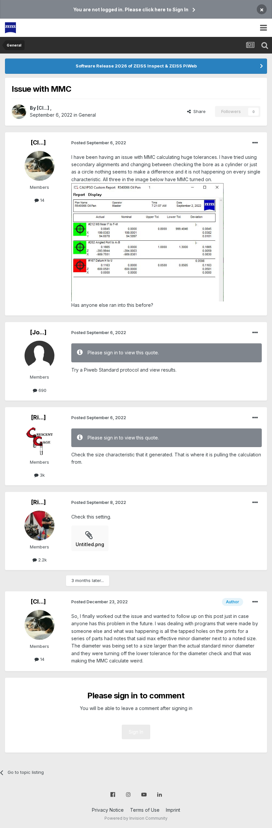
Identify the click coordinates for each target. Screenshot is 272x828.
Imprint (173, 810)
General (87, 115)
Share (198, 111)
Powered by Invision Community (136, 818)
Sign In (136, 732)
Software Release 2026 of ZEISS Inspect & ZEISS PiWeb (136, 65)
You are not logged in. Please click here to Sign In (130, 9)
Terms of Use (145, 810)
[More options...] (255, 143)
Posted (98, 142)
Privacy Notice (108, 810)
